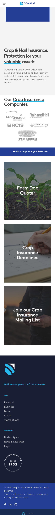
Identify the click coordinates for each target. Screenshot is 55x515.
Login (7, 446)
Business (9, 406)
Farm (7, 411)
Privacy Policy (9, 494)
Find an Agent (11, 437)
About (7, 415)
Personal (9, 402)
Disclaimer (31, 494)
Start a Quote (11, 420)
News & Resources (14, 441)
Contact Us (20, 494)
